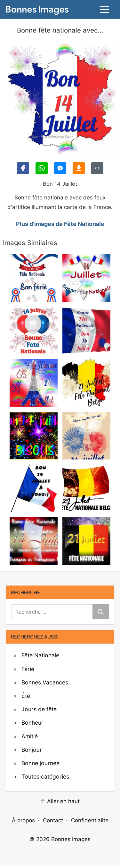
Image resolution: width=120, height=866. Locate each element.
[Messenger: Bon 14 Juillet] (60, 168)
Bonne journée (40, 763)
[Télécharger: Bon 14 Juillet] (79, 168)
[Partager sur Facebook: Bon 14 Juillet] (23, 168)
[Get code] (97, 168)
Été (25, 695)
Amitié (29, 736)
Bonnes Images (71, 839)
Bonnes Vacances (44, 682)
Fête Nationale (40, 655)
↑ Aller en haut (60, 801)
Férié (27, 669)
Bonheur (32, 722)
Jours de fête (39, 709)
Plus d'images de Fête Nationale (60, 223)
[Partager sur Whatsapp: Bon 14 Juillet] (42, 168)
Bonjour (31, 749)
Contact (53, 820)
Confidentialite (89, 820)
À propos (23, 820)
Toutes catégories (45, 776)
